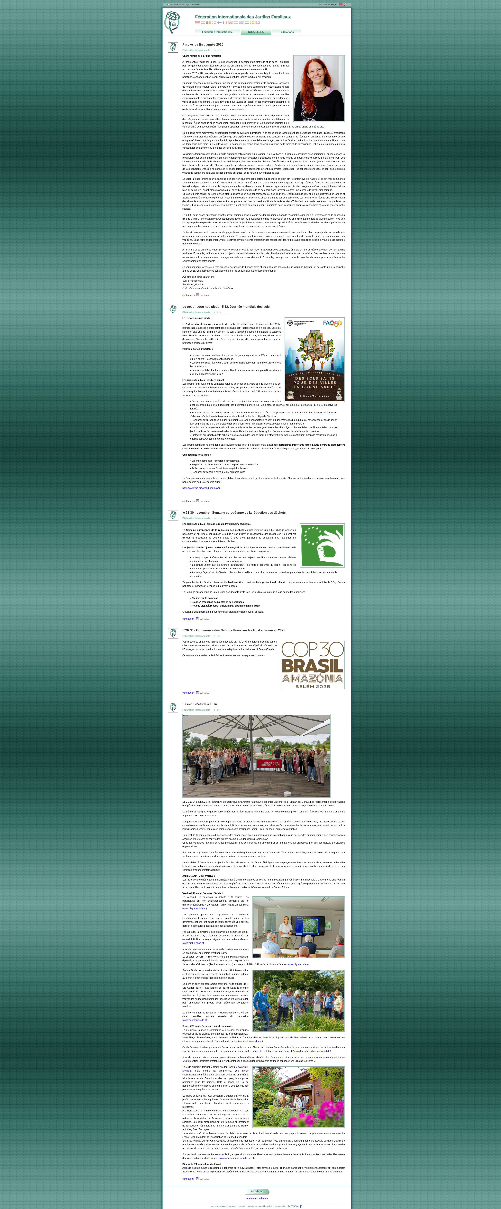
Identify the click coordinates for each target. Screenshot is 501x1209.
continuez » (188, 295)
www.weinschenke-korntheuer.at (236, 1158)
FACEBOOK (294, 1206)
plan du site (280, 1206)
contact (232, 1206)
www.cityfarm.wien (298, 964)
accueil (173, 4)
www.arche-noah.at (193, 943)
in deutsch (340, 5)
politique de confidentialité (260, 1206)
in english (345, 5)
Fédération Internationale (196, 50)
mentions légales (218, 1206)
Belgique (208, 22)
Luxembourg (235, 22)
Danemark (214, 22)
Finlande (219, 22)
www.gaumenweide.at (195, 1020)
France (225, 22)
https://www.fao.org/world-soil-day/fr (201, 488)
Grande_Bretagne (230, 22)
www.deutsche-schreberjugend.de (312, 1051)
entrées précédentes (257, 1198)
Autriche (203, 22)
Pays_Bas (246, 22)
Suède (252, 22)
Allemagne (197, 22)
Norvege (241, 22)
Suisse (257, 22)
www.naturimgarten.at (250, 1041)
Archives (257, 1191)
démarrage (184, 4)
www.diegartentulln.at (194, 908)
